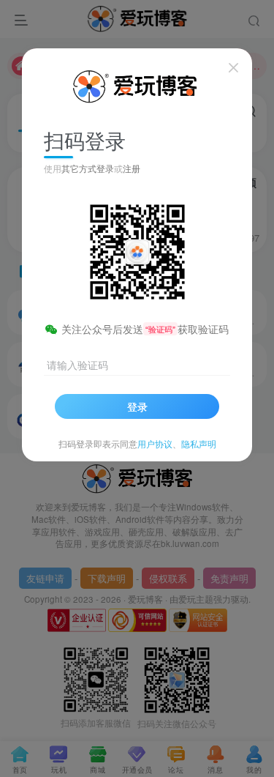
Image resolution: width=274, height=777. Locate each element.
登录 (137, 406)
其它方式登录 (87, 168)
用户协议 (154, 443)
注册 (131, 168)
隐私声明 (198, 443)
